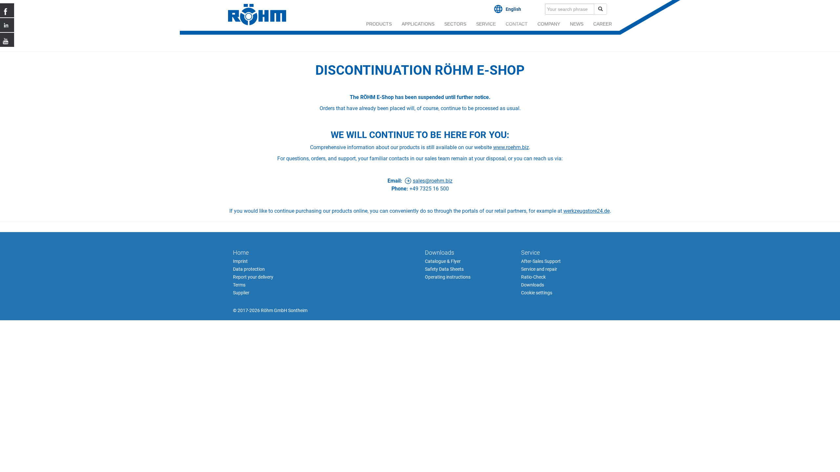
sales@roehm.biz (432, 181)
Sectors (455, 24)
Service (486, 24)
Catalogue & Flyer (443, 261)
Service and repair (539, 269)
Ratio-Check (533, 277)
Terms (239, 284)
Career (602, 24)
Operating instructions (448, 277)
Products (379, 24)
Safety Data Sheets (444, 269)
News (576, 24)
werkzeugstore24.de (586, 211)
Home (241, 252)
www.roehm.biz (511, 147)
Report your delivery (253, 277)
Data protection (249, 269)
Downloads (439, 252)
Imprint (240, 261)
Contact (517, 24)
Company (548, 24)
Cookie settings (536, 292)
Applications (418, 24)
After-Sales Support (541, 261)
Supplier (241, 292)
